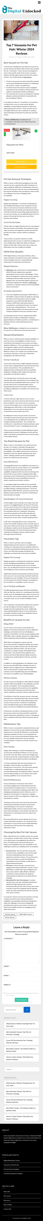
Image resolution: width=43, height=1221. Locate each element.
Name (7, 966)
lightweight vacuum (26, 914)
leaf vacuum (27, 77)
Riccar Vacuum (9, 917)
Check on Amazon (20, 167)
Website (7, 985)
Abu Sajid (31, 57)
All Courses (7, 1196)
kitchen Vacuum (10, 914)
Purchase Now (20, 161)
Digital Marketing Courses (12, 1160)
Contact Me (7, 1209)
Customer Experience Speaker (13, 1173)
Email (7, 975)
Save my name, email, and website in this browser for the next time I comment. (22, 994)
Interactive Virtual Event (11, 1165)
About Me (7, 1191)
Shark (15, 505)
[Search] (27, 1010)
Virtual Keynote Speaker (11, 1169)
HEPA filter (9, 270)
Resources (7, 1200)
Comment (9, 938)
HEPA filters (33, 282)
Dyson (9, 465)
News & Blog (8, 1204)
